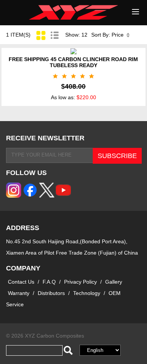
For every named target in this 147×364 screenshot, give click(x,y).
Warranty (18, 293)
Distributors (51, 293)
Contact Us (21, 282)
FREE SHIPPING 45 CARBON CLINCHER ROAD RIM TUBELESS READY (73, 62)
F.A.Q (49, 282)
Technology (86, 293)
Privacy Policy (81, 282)
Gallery (113, 282)
